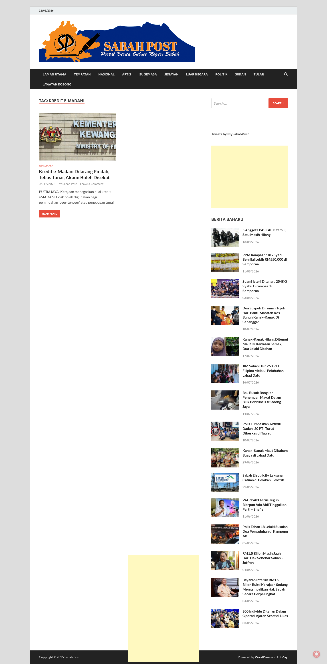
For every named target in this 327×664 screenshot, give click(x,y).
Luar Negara (197, 74)
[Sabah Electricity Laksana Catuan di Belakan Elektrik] (225, 475)
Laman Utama (54, 74)
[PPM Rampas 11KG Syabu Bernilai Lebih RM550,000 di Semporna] (225, 255)
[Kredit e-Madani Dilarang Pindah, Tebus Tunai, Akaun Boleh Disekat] (77, 136)
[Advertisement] (249, 177)
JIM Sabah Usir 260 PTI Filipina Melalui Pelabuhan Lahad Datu (263, 370)
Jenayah (171, 74)
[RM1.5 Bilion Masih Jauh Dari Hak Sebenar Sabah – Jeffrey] (225, 554)
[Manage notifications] (316, 654)
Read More (48, 212)
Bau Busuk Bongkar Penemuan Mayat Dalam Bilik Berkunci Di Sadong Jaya (261, 399)
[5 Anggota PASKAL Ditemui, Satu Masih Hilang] (225, 230)
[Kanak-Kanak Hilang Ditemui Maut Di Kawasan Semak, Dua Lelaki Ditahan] (225, 339)
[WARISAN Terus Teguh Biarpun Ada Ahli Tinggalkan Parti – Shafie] (225, 500)
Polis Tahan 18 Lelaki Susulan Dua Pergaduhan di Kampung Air (265, 531)
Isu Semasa (148, 74)
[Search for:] (249, 103)
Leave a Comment (91, 184)
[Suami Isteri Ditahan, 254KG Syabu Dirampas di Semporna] (225, 282)
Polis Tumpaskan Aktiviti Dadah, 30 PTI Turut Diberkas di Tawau (261, 428)
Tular (259, 74)
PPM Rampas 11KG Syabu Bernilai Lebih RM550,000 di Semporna (264, 259)
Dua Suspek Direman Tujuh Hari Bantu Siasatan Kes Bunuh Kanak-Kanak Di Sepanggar (263, 315)
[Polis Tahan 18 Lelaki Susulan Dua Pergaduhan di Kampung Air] (225, 527)
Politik (221, 74)
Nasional (106, 74)
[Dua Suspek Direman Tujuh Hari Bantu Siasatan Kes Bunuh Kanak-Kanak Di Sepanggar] (225, 308)
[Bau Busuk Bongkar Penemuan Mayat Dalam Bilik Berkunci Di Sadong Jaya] (225, 393)
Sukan (240, 74)
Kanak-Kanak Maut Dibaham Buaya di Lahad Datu (265, 452)
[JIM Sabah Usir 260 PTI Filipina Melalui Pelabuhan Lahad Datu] (225, 366)
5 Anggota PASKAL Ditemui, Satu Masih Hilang (264, 232)
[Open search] (286, 74)
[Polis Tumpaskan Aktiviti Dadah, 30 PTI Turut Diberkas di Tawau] (225, 424)
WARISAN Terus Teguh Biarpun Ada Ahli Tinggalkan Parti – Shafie (264, 504)
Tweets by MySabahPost (230, 134)
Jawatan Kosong (57, 84)
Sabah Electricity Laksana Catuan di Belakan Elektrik (263, 477)
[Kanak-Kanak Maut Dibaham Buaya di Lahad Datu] (225, 451)
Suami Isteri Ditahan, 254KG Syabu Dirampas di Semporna (264, 286)
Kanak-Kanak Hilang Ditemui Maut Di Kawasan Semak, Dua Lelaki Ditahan (265, 344)
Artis (126, 74)
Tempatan (82, 74)
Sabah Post (70, 184)
